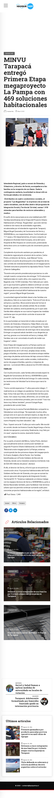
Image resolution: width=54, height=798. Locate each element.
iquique (7, 503)
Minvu (14, 503)
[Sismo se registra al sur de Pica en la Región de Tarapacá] (27, 622)
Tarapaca (22, 503)
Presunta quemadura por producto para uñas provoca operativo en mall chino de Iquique (26, 555)
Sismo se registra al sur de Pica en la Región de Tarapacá (27, 634)
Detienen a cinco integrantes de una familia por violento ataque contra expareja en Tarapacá (27, 593)
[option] (27, 132)
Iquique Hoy (9, 53)
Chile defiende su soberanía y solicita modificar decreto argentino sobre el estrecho (34, 764)
